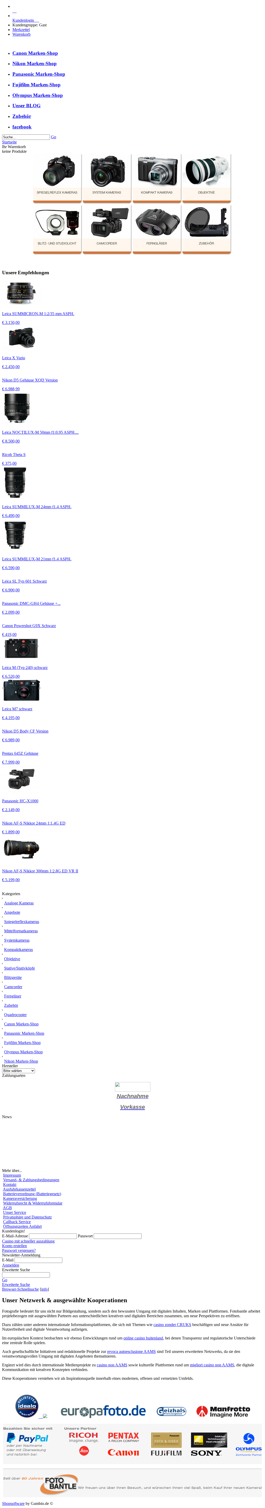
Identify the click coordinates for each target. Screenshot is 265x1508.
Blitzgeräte (13, 977)
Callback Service (17, 1222)
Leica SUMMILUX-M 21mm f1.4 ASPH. (36, 559)
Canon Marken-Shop (35, 53)
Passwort (85, 1236)
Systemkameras (17, 940)
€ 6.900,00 (11, 590)
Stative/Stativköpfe (19, 968)
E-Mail (7, 1260)
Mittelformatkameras (21, 931)
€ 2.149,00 (11, 810)
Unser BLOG (26, 105)
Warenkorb (21, 34)
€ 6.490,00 (11, 515)
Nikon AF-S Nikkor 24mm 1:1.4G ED (33, 823)
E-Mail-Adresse (15, 1236)
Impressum (12, 1175)
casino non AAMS (112, 1365)
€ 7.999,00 (11, 762)
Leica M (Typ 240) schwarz (25, 667)
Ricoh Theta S (14, 454)
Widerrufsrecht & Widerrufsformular (32, 1203)
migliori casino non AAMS (212, 1365)
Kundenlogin (25, 20)
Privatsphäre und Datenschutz (27, 1217)
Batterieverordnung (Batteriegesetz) (32, 1194)
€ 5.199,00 (11, 880)
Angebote (12, 912)
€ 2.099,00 (11, 612)
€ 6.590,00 (11, 568)
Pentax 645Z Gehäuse (20, 753)
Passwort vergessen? (19, 1250)
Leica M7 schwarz (17, 709)
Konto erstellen (14, 1246)
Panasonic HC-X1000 (20, 801)
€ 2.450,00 (11, 366)
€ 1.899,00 (11, 832)
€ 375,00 (9, 463)
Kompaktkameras (18, 949)
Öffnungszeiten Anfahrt (22, 1226)
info (44, 1289)
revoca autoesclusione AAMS (131, 1351)
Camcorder (13, 987)
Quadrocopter (15, 1014)
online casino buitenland (143, 1338)
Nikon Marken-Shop (34, 63)
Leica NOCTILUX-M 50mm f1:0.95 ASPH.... (40, 432)
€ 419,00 (9, 634)
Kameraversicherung (20, 1198)
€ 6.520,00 (11, 676)
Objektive (12, 959)
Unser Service (14, 1212)
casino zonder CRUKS (172, 1324)
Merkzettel (21, 29)
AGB (7, 1208)
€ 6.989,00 (11, 740)
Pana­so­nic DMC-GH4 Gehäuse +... (31, 603)
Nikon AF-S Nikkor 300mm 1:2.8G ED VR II (40, 871)
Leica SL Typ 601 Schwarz (24, 581)
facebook (22, 127)
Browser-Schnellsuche (20, 1289)
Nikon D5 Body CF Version (25, 731)
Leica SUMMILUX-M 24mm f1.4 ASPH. (36, 507)
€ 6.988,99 (11, 389)
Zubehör (21, 116)
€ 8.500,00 (11, 441)
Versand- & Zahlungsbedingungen (31, 1180)
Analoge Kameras (19, 903)
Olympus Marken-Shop (37, 95)
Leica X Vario (13, 358)
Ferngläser (12, 996)
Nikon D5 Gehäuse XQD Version (30, 380)
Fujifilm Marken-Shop (36, 84)
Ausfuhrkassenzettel (19, 1189)
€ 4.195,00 (11, 717)
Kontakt (9, 1184)
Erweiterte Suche (16, 1284)
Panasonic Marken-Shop (38, 74)
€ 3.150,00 (11, 322)
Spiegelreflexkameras (21, 921)
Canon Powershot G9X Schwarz (29, 625)
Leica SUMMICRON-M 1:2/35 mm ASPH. (38, 313)
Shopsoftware (13, 1503)
